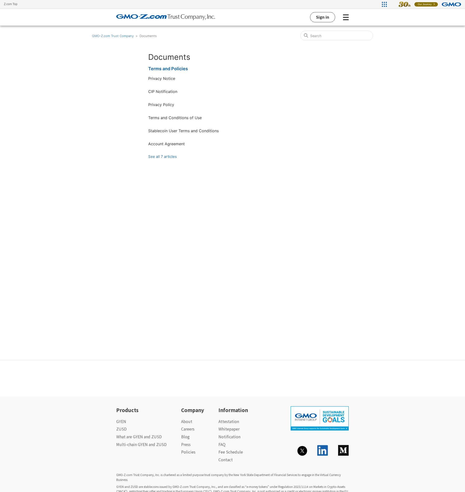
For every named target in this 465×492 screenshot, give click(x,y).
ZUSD (121, 429)
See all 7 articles (162, 156)
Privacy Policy (161, 104)
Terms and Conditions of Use (175, 117)
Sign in (322, 17)
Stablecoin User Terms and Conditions (183, 130)
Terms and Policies (168, 68)
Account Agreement (166, 143)
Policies (188, 452)
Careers (187, 429)
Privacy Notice (161, 78)
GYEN (121, 421)
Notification (229, 436)
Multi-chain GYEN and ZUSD (141, 444)
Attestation (228, 421)
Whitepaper (229, 429)
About (186, 421)
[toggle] (346, 17)
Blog (185, 436)
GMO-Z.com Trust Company (113, 36)
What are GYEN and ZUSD (139, 436)
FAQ (221, 444)
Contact (225, 459)
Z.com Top (10, 4)
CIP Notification (162, 91)
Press (186, 444)
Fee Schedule (230, 452)
